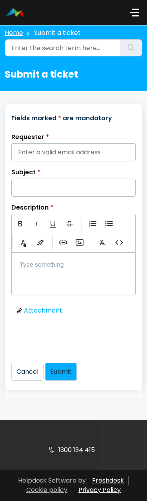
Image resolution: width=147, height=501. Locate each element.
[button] (20, 224)
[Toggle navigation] (134, 12)
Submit (61, 371)
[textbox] (73, 274)
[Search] (131, 47)
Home (14, 32)
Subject (25, 172)
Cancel (27, 371)
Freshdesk (108, 480)
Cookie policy (46, 489)
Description (32, 207)
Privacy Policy (99, 489)
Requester (30, 136)
